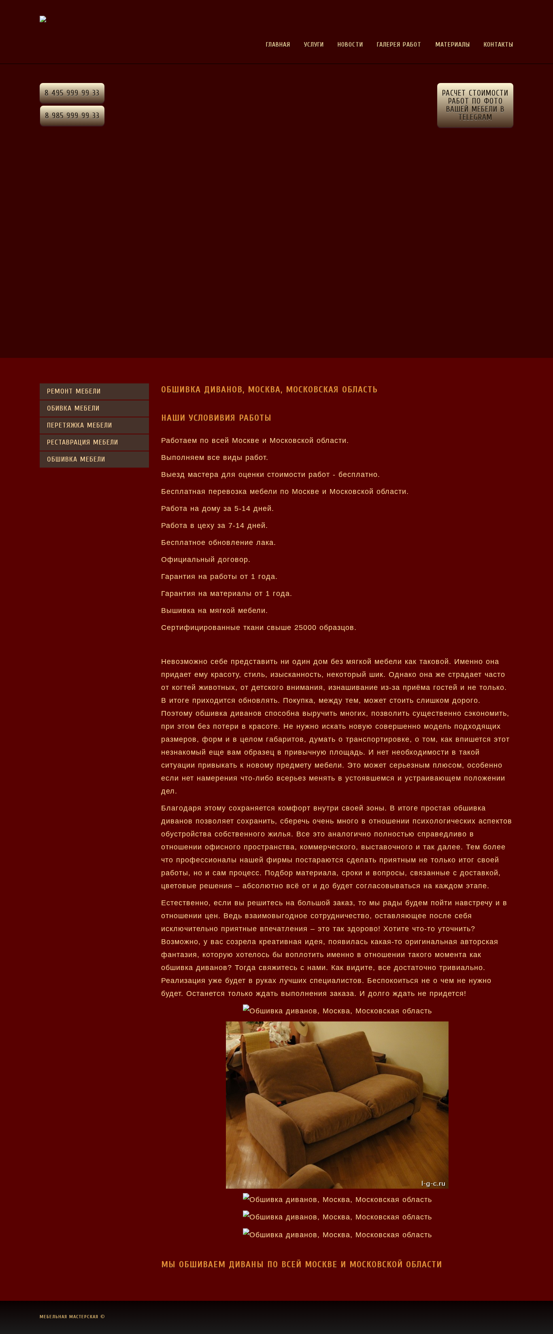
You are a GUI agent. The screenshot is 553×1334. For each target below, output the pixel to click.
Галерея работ (399, 44)
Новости (350, 44)
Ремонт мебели (74, 391)
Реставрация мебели (82, 442)
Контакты (498, 44)
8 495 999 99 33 (72, 93)
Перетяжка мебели (79, 425)
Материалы (452, 44)
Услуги (314, 44)
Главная (278, 44)
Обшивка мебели (76, 459)
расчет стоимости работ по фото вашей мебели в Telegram (475, 105)
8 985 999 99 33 (72, 115)
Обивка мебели (73, 408)
